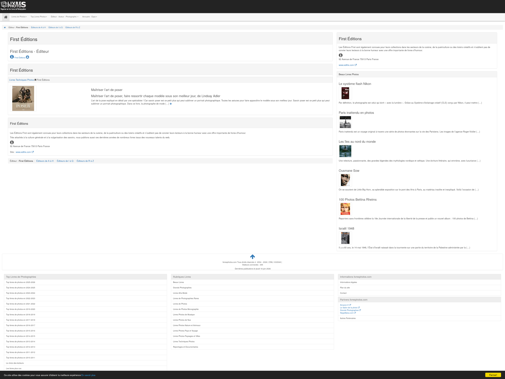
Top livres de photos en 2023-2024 (20, 293)
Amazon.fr (344, 305)
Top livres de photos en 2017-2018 (20, 320)
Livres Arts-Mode (180, 293)
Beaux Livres (178, 282)
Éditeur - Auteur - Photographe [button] (64, 16)
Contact (343, 293)
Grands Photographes (182, 287)
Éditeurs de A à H (38, 27)
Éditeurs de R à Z (72, 27)
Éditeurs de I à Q (56, 27)
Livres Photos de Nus (182, 320)
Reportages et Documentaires (185, 346)
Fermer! (493, 375)
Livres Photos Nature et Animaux (186, 325)
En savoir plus (88, 375)
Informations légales (348, 282)
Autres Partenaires (348, 318)
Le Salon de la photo (349, 307)
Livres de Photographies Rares (186, 298)
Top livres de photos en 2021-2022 (20, 303)
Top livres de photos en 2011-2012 (20, 352)
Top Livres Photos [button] (38, 16)
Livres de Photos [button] (18, 16)
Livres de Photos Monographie (186, 309)
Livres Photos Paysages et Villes (186, 336)
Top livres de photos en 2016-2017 (20, 325)
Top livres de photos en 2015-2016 (20, 330)
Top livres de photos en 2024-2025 (20, 287)
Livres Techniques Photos (21, 79)
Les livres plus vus (13, 368)
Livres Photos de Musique (184, 314)
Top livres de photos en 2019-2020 (20, 309)
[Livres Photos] (13, 6)
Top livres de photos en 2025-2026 (20, 282)
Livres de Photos (180, 303)
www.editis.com (24, 151)
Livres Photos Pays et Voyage (185, 330)
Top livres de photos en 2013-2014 (20, 341)
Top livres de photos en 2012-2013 (20, 346)
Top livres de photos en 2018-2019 (20, 314)
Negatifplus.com (347, 312)
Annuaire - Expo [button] (89, 16)
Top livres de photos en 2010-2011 (20, 357)
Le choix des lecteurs (15, 363)
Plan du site (345, 287)
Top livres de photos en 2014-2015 (20, 336)
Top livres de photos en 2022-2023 (20, 298)
